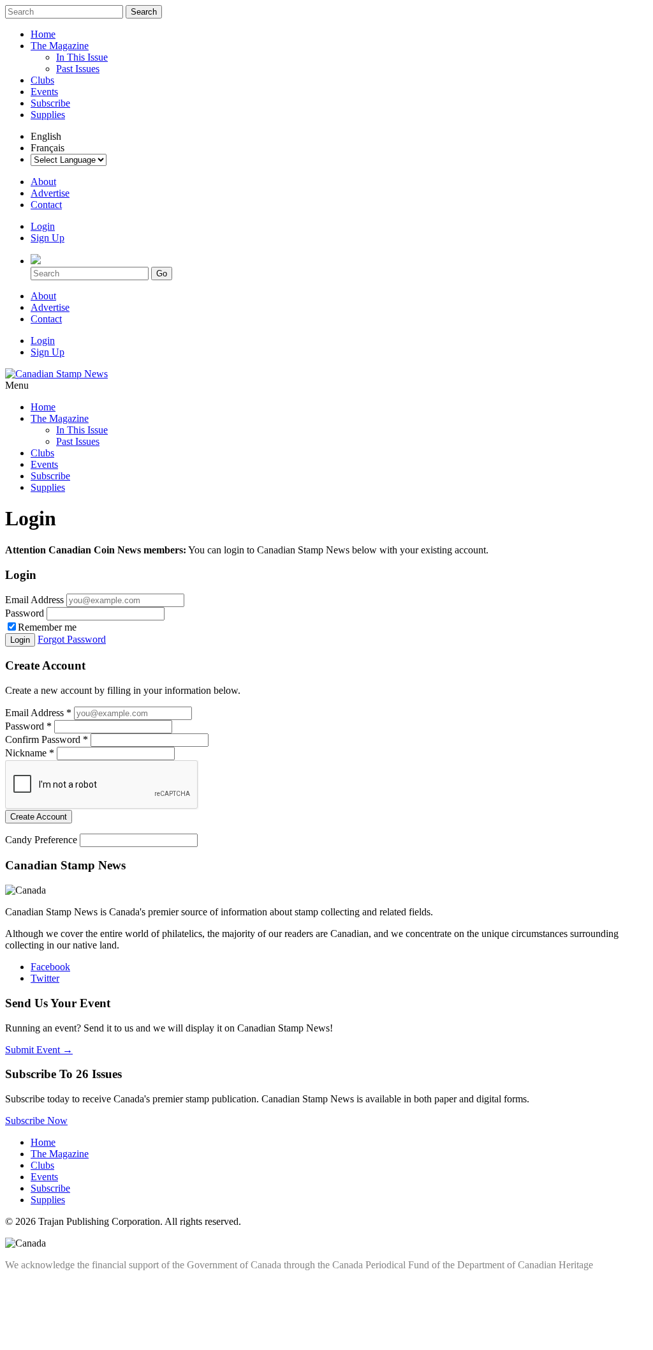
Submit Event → (39, 1049)
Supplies (48, 114)
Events (44, 91)
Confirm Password (46, 739)
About (43, 181)
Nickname (29, 752)
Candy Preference (41, 839)
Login (43, 226)
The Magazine (60, 45)
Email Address (34, 599)
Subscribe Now (36, 1120)
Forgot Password (72, 639)
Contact (46, 204)
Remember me (47, 627)
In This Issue (82, 57)
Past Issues (77, 68)
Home (43, 34)
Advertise (50, 193)
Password (24, 613)
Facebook (50, 966)
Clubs (42, 80)
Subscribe (50, 103)
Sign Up (47, 237)
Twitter (45, 978)
